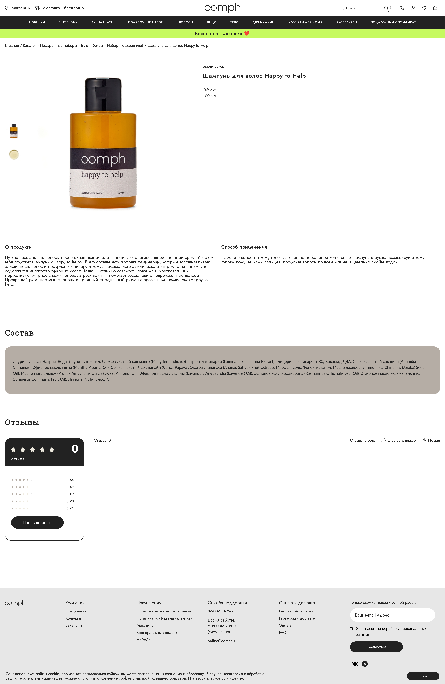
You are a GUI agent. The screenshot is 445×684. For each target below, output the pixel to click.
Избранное (424, 8)
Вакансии (73, 625)
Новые (434, 440)
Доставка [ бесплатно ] (65, 8)
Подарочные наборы (146, 22)
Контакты (73, 618)
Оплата (285, 625)
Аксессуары (346, 22)
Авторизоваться (413, 8)
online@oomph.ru (222, 641)
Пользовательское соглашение (164, 611)
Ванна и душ (102, 22)
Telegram (365, 664)
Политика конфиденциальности (164, 618)
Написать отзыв (37, 522)
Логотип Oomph (222, 8)
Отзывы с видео (402, 440)
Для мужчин (263, 22)
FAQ (282, 632)
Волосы (186, 22)
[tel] (402, 8)
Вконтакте (355, 664)
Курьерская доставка (297, 618)
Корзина (435, 8)
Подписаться (376, 646)
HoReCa (143, 640)
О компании (76, 611)
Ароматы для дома (305, 22)
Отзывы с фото (362, 440)
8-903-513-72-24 (222, 611)
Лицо (212, 22)
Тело (234, 22)
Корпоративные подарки (158, 632)
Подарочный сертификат (393, 22)
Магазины (21, 8)
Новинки (37, 22)
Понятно (423, 675)
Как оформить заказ (296, 611)
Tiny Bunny (68, 22)
